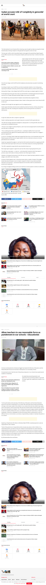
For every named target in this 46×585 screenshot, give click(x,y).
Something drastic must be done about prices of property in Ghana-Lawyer (22, 294)
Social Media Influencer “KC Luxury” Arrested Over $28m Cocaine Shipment (36, 213)
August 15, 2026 (32, 221)
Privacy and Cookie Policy (20, 583)
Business (17, 579)
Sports (13, 579)
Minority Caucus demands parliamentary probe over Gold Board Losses (15, 256)
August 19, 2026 (32, 215)
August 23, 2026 (5, 257)
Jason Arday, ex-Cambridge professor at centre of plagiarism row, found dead (36, 219)
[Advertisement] (23, 2)
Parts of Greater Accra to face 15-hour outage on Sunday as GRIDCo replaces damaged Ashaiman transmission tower (10, 389)
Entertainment (24, 579)
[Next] (12, 74)
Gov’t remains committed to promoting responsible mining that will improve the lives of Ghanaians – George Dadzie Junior (14, 463)
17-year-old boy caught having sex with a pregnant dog (18, 285)
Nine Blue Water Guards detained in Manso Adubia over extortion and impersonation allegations (36, 455)
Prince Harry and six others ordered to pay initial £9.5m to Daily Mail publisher (14, 207)
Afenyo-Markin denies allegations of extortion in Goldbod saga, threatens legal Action (24, 260)
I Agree (29, 583)
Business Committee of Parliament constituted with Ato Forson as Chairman (22, 289)
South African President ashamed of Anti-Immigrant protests (14, 219)
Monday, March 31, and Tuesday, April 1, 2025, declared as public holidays (21, 280)
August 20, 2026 (32, 208)
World (5, 9)
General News (6, 329)
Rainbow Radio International (9, 574)
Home (2, 9)
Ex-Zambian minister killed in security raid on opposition (36, 206)
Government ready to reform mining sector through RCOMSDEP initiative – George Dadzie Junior (36, 463)
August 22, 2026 (10, 268)
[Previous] (10, 74)
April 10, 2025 (3, 16)
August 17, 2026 (10, 220)
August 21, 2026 (10, 209)
